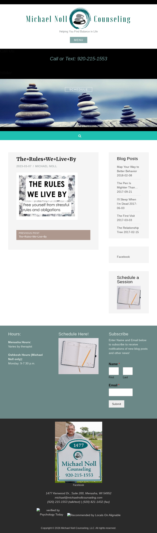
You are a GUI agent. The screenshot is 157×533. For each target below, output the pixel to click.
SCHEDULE (78, 89)
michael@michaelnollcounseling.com (78, 497)
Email (114, 385)
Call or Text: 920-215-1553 (78, 58)
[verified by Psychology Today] (52, 514)
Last (125, 377)
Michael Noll (46, 166)
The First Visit (126, 215)
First (111, 377)
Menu (78, 40)
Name (114, 364)
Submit (116, 404)
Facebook (123, 256)
